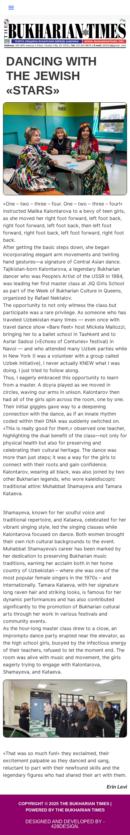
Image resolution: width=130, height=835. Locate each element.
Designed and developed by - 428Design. (65, 824)
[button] (11, 7)
